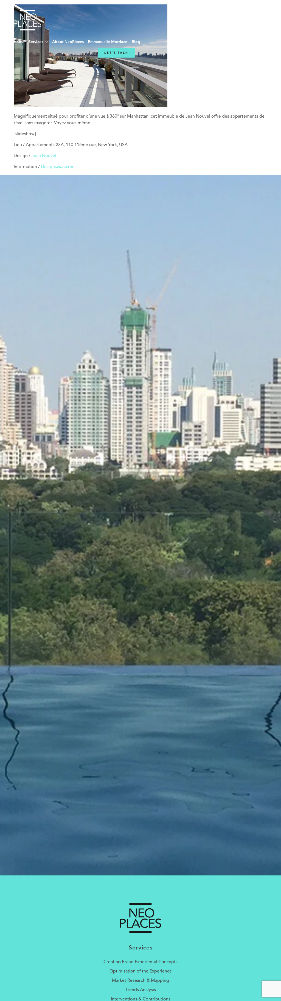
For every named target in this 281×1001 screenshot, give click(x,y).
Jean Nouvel (44, 156)
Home (19, 42)
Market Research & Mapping (140, 981)
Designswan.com (58, 167)
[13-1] (90, 105)
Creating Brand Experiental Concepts (140, 962)
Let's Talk (116, 52)
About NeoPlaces (68, 42)
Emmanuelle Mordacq (108, 42)
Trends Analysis (140, 990)
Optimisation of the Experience (140, 971)
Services (36, 42)
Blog (136, 42)
